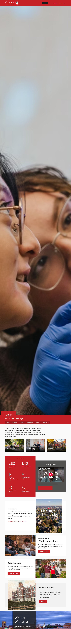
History (43, 601)
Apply (45, 3)
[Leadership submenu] (48, 422)
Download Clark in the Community (16, 521)
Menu (54, 3)
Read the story (44, 551)
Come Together (14, 573)
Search (63, 3)
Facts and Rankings (45, 487)
